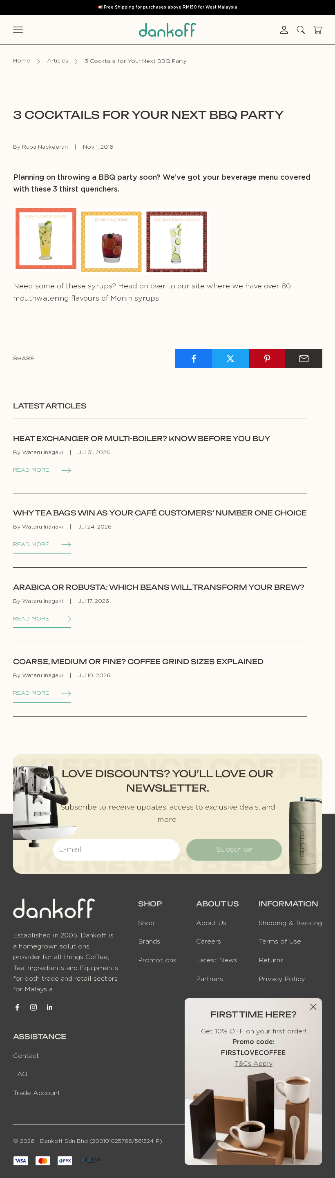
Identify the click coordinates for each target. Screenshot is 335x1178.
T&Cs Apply (253, 1063)
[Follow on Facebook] (17, 1007)
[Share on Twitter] (230, 359)
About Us (211, 923)
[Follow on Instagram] (33, 1007)
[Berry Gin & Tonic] (111, 238)
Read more (31, 470)
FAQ (20, 1074)
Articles (57, 61)
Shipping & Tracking (290, 923)
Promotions (157, 960)
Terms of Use (280, 941)
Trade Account (36, 1093)
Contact (26, 1056)
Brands (149, 941)
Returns (271, 960)
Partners (209, 979)
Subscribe (234, 849)
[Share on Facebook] (194, 359)
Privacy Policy (282, 979)
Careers (208, 941)
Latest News (216, 960)
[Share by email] (304, 359)
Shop (146, 923)
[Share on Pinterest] (267, 359)
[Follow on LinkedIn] (50, 1007)
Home (21, 61)
